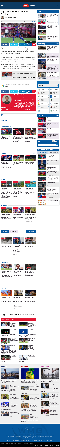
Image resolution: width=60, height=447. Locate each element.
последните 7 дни (42, 152)
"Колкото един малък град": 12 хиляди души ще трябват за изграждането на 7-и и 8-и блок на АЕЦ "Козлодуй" (48, 67)
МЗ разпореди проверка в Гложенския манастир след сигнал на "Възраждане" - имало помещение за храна (18, 249)
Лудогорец (55, 100)
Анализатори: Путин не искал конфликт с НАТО (14, 414)
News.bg (2, 443)
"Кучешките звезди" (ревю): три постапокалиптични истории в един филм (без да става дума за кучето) (30, 218)
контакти (57, 445)
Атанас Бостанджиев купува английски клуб (52, 161)
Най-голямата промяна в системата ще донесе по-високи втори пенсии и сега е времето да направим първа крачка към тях (6, 193)
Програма (43, 82)
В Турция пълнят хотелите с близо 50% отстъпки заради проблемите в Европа (30, 191)
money (41, 43)
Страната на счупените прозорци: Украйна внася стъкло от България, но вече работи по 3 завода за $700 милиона (48, 49)
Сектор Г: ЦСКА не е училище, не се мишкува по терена (30, 163)
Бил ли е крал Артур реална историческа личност (49, 380)
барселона (6, 114)
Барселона (17, 21)
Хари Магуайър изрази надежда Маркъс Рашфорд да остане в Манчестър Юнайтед (30, 138)
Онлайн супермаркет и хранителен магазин (52, 201)
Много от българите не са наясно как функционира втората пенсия (30, 247)
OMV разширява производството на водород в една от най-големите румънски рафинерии (30, 390)
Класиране (54, 82)
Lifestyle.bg (13, 443)
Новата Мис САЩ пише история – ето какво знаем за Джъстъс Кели (49, 412)
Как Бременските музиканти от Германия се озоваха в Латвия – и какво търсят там (6, 300)
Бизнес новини (11, 1)
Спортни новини (22, 1)
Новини (7, 1)
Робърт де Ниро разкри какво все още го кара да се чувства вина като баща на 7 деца (50, 396)
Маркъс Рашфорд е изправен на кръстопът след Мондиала (6, 138)
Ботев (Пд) (43, 96)
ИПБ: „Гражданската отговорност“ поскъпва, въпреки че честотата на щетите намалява (9, 406)
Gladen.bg (26, 443)
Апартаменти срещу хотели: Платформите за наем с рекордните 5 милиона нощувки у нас (53, 74)
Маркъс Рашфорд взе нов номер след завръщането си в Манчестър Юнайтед (18, 138)
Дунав (42, 107)
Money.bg (8, 443)
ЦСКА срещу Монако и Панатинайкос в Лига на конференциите (53, 172)
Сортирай (12, 231)
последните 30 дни (53, 152)
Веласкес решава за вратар (51, 183)
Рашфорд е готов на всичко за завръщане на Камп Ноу (53, 119)
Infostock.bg (32, 443)
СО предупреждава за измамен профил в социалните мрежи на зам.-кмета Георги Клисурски (10, 388)
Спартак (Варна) (42, 100)
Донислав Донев (19, 94)
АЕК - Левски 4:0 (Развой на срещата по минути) (53, 178)
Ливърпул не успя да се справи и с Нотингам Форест (18, 163)
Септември (55, 89)
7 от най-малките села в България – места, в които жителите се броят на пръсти (6, 217)
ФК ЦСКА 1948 (43, 93)
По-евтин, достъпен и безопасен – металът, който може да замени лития (52, 55)
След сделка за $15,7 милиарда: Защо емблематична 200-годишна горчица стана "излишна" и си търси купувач (30, 382)
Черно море (55, 103)
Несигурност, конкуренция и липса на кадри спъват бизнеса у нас (30, 398)
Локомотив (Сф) (55, 107)
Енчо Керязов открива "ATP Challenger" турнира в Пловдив (52, 26)
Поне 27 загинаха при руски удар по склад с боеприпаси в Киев (6, 247)
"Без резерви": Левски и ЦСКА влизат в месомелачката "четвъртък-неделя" (6, 165)
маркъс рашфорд (28, 114)
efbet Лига (41, 85)
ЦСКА (42, 103)
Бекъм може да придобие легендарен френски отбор (17, 273)
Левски (54, 96)
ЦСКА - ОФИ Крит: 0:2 (52, 155)
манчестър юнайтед (13, 114)
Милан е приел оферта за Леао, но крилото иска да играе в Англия (29, 273)
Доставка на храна (28, 1)
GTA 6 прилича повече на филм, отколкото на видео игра (18, 216)
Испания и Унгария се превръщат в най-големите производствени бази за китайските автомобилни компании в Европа (29, 408)
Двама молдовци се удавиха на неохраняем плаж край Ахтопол (10, 381)
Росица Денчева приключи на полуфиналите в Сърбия (52, 21)
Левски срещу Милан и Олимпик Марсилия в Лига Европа (52, 167)
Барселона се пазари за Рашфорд (52, 124)
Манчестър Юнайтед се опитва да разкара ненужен (52, 135)
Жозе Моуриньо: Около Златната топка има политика (52, 37)
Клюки (16, 1)
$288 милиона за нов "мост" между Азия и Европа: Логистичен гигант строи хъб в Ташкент (30, 418)
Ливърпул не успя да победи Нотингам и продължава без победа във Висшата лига (6, 274)
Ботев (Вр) (55, 110)
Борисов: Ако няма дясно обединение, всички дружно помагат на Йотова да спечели (10, 397)
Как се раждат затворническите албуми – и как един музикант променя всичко (49, 387)
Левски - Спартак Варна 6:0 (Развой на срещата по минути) (52, 194)
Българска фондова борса (34, 1)
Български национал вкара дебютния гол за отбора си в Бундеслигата (52, 16)
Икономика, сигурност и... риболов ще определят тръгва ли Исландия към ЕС (52, 61)
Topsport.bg (20, 443)
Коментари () (32, 21)
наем (23, 114)
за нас (51, 445)
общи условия (38, 445)
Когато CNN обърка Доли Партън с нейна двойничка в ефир (50, 404)
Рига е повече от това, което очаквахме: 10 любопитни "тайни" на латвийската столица (30, 301)
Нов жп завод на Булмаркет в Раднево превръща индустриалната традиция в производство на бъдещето (18, 192)
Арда (42, 110)
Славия (42, 89)
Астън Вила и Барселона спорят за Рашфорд (52, 129)
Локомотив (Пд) (55, 93)
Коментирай (30, 231)
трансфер (20, 114)
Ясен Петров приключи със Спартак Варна (52, 188)
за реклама (46, 445)
